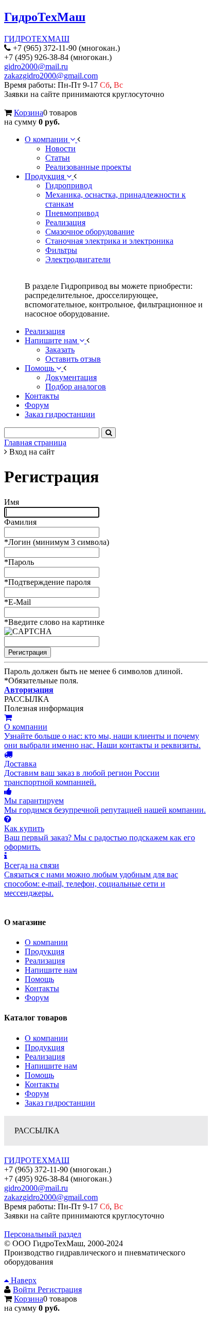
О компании (46, 942)
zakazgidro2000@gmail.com (51, 75)
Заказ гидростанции (60, 1102)
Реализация (45, 960)
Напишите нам (51, 970)
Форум (37, 997)
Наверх (23, 1280)
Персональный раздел (42, 1234)
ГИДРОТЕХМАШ (36, 38)
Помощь (39, 979)
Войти (25, 1289)
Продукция (44, 951)
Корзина (28, 112)
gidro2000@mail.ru (36, 66)
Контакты (42, 988)
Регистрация (60, 1289)
